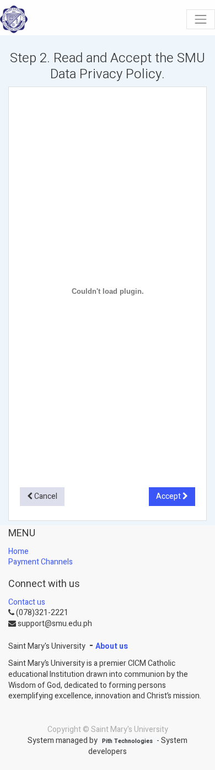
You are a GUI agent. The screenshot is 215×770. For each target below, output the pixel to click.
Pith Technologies (127, 741)
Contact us (26, 602)
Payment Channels (40, 562)
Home (18, 551)
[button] (42, 496)
